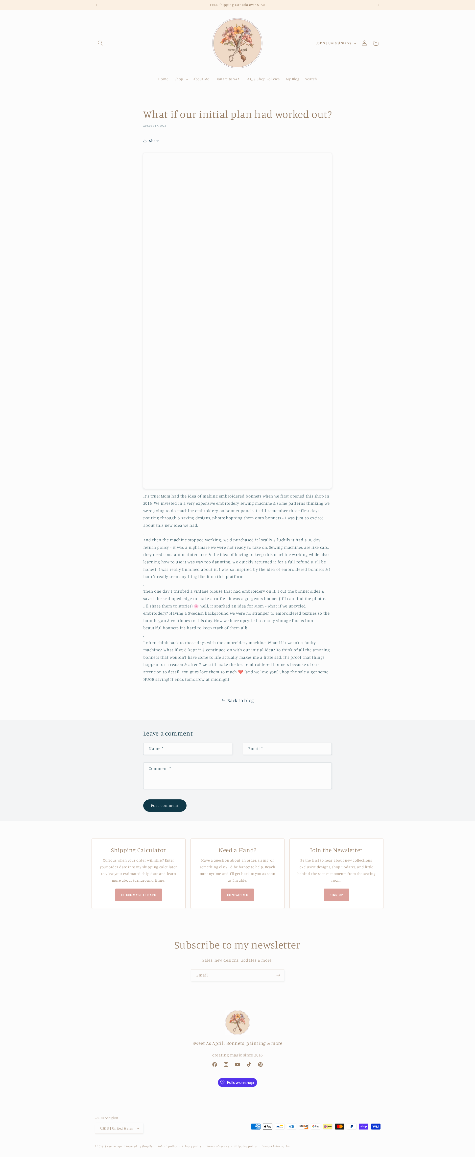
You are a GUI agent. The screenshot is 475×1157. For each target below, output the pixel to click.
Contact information (276, 1146)
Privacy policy (191, 1146)
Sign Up (336, 895)
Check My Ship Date (138, 895)
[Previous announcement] (96, 5)
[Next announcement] (378, 5)
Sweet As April (114, 1146)
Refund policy (167, 1146)
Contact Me (237, 895)
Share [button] (154, 140)
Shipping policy (245, 1146)
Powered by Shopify (138, 1146)
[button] (100, 43)
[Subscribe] (278, 975)
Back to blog (240, 700)
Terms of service (218, 1146)
